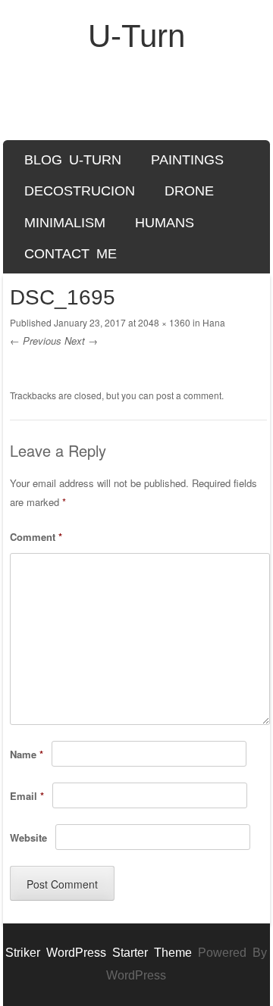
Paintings (187, 159)
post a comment (188, 395)
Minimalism (64, 222)
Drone (189, 190)
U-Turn (136, 36)
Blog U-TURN (72, 159)
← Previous (35, 340)
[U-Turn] (137, 104)
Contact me (70, 253)
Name (26, 754)
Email (27, 796)
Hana (213, 322)
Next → (81, 340)
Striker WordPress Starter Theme (98, 952)
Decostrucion (79, 190)
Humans (164, 222)
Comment (36, 537)
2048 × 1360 (164, 322)
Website (28, 837)
